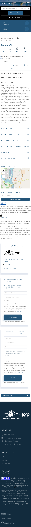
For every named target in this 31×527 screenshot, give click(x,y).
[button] (28, 8)
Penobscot (14, 237)
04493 (24, 237)
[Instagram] (8, 472)
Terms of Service (19, 384)
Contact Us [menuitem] (5, 463)
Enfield (19, 237)
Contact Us (6, 268)
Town (5, 30)
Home (1, 237)
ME (10, 237)
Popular (6, 24)
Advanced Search (16, 12)
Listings (6, 237)
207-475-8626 (16, 17)
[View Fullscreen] (3, 176)
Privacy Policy (3, 217)
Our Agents (13, 268)
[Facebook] (4, 472)
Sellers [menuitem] (3, 457)
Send (13, 378)
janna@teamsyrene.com (13, 438)
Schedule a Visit (21, 332)
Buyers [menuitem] (4, 460)
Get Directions (15, 199)
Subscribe (13, 317)
